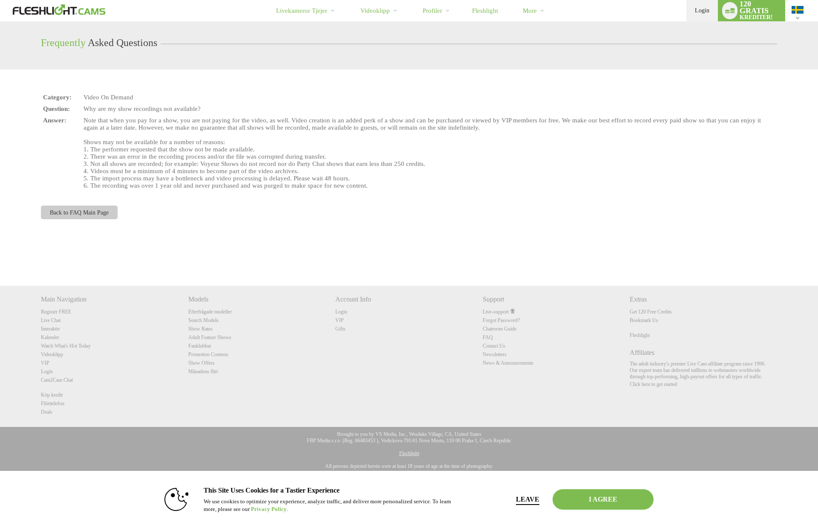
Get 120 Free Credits (651, 312)
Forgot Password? (501, 320)
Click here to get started (653, 384)
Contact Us (494, 346)
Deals (46, 412)
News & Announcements (508, 363)
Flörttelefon (52, 403)
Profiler (432, 10)
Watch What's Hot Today (66, 346)
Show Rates (200, 329)
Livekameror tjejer (301, 10)
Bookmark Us (644, 320)
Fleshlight (640, 335)
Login (702, 10)
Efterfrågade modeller (210, 312)
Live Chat (50, 320)
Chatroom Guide (499, 329)
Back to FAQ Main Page (79, 212)
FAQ (488, 337)
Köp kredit (52, 395)
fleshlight (485, 10)
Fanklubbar (199, 346)
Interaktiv (50, 329)
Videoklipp (375, 10)
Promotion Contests (208, 354)
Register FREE (56, 312)
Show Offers (201, 363)
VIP (45, 363)
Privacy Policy (269, 509)
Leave (527, 499)
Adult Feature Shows (209, 337)
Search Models (203, 320)
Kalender (50, 337)
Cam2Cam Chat (57, 380)
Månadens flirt (203, 371)
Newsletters (495, 354)
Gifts (340, 329)
